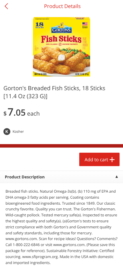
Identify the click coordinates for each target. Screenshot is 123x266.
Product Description (25, 177)
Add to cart (96, 159)
